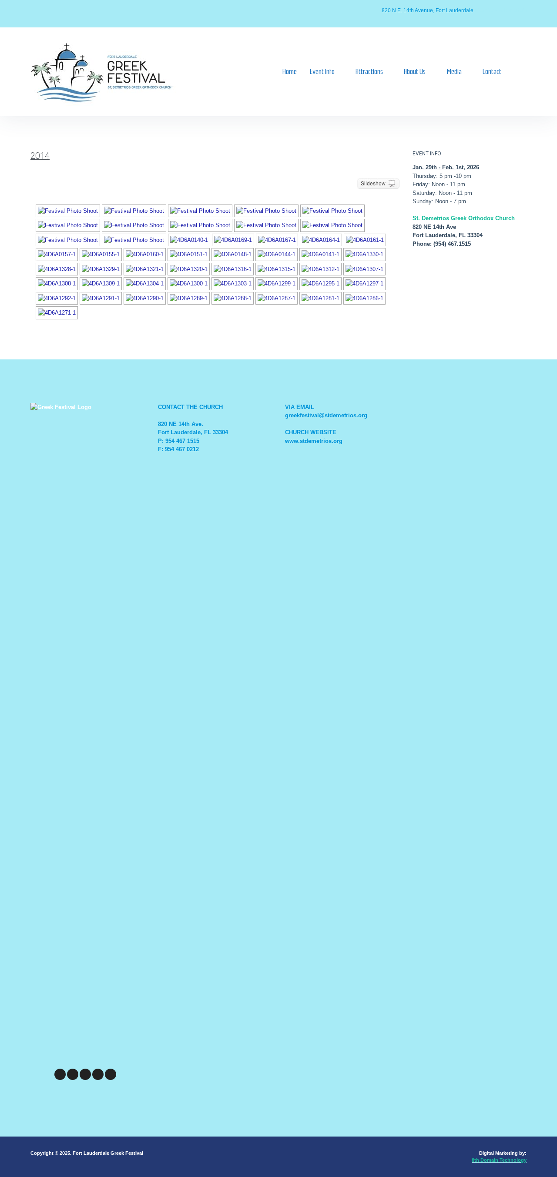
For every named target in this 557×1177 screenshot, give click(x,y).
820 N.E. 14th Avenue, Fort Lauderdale (427, 10)
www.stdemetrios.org (313, 441)
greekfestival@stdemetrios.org (326, 415)
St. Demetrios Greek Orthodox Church (464, 218)
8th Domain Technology (499, 1160)
